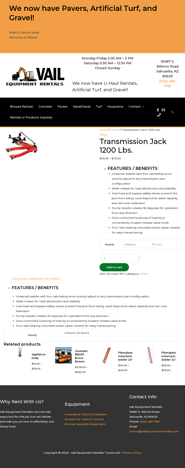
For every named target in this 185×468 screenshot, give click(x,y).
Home (104, 129)
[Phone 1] (159, 114)
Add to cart (114, 267)
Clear (158, 244)
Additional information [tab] (44, 278)
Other (115, 129)
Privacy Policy (131, 452)
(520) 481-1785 (19, 42)
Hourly (109, 244)
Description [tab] (20, 278)
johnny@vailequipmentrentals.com (154, 431)
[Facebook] (158, 110)
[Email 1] (163, 110)
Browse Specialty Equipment (85, 424)
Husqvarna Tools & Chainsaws (86, 414)
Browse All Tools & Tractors (84, 419)
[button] (142, 106)
